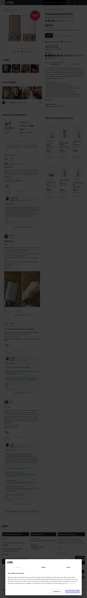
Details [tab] (43, 567)
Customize (56, 591)
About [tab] (68, 567)
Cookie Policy (71, 583)
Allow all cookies (72, 591)
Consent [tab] (18, 567)
